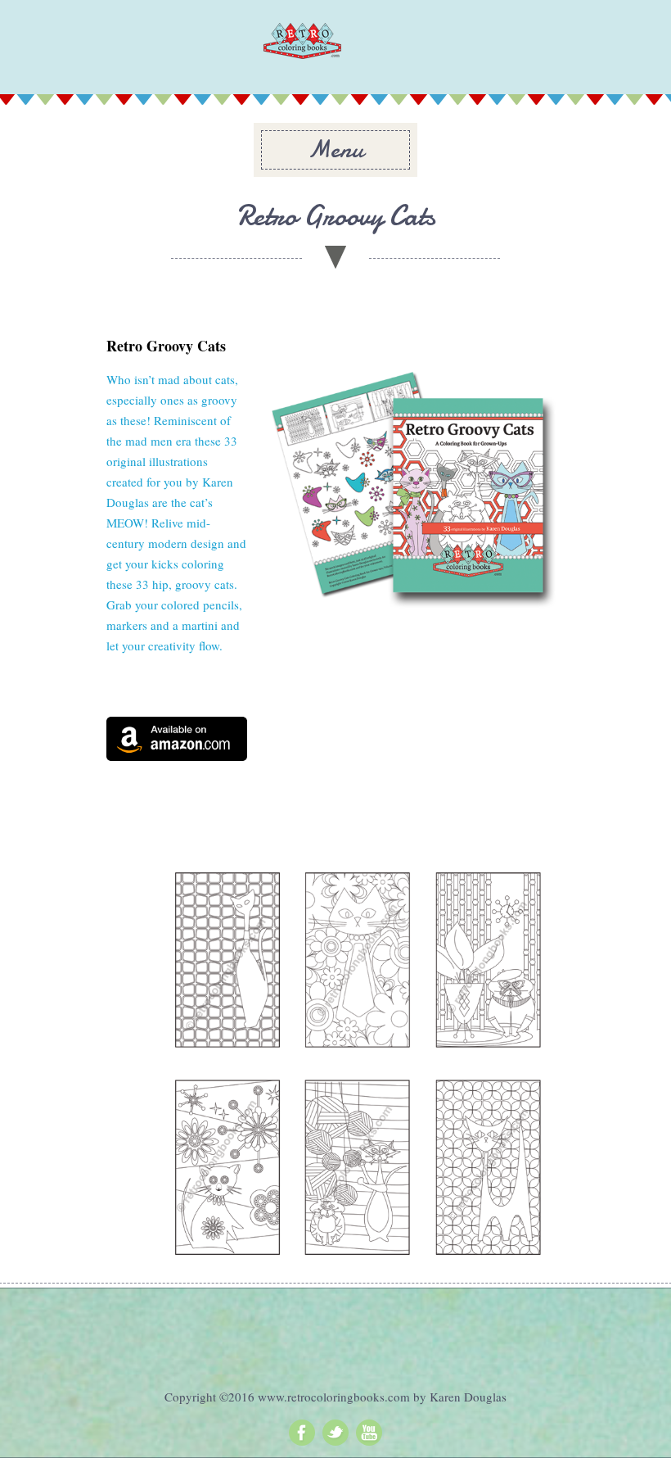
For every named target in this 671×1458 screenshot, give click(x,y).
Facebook (302, 1433)
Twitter (335, 1433)
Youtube (369, 1433)
